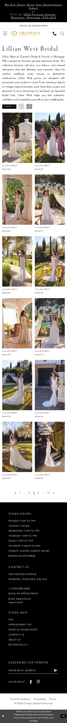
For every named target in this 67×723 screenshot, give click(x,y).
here (35, 720)
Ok (63, 716)
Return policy (18, 644)
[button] (5, 33)
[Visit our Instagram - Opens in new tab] (38, 681)
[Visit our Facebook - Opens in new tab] (31, 681)
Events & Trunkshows (23, 629)
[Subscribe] (56, 670)
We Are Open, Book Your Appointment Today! (33, 6)
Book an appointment (23, 593)
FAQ (11, 619)
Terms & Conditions (20, 698)
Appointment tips (20, 624)
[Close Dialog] (3, 716)
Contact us (16, 634)
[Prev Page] (16, 493)
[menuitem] (5, 33)
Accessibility (40, 698)
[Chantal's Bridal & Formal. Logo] (25, 33)
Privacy (53, 698)
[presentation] (17, 138)
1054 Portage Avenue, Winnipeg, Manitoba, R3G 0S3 (34, 16)
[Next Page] (54, 493)
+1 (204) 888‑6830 (19, 588)
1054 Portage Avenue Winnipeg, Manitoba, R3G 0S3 (28, 577)
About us (15, 639)
